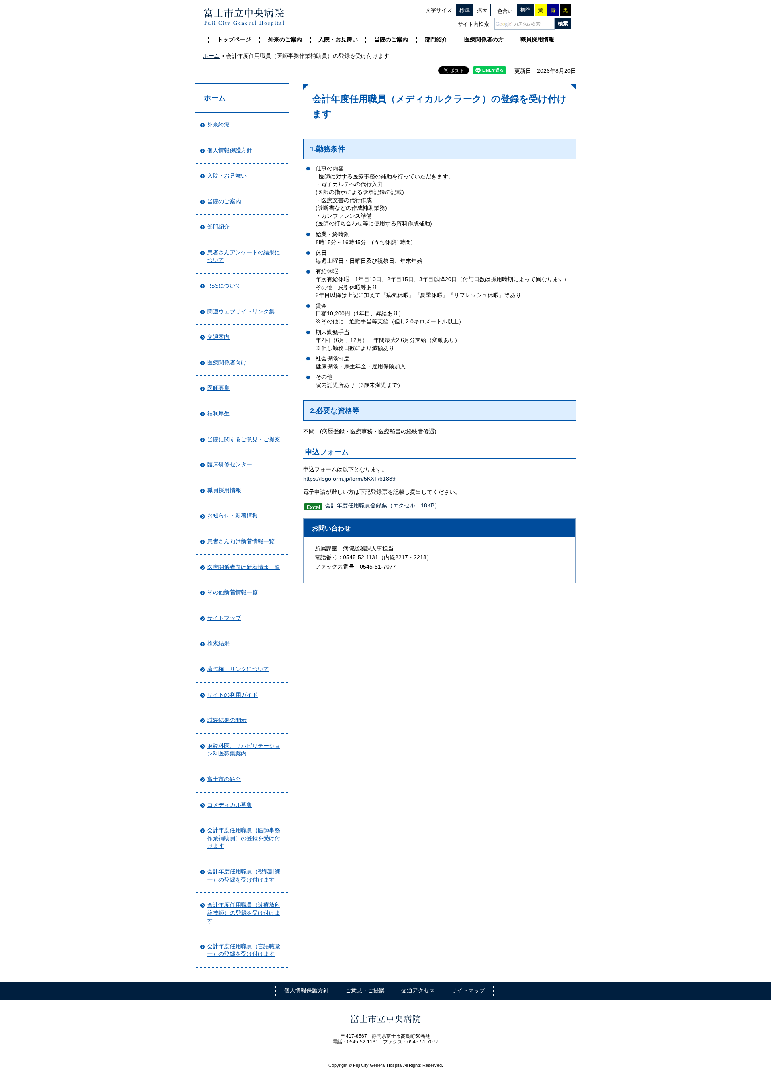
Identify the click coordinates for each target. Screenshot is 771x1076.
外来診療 (218, 124)
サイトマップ (224, 618)
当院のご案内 (224, 201)
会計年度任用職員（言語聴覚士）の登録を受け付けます (243, 950)
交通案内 (218, 336)
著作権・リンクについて (238, 669)
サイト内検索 (473, 24)
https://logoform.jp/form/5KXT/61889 (349, 478)
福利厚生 (218, 413)
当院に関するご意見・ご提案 (243, 439)
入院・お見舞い (227, 175)
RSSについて (224, 285)
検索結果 (218, 643)
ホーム (211, 56)
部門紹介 (218, 226)
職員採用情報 (224, 490)
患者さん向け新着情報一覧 (241, 541)
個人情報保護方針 (229, 150)
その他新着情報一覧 (232, 592)
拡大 (482, 10)
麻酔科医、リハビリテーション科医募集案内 (243, 750)
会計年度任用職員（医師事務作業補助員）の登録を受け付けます (243, 838)
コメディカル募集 (229, 805)
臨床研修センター (229, 464)
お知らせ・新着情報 (232, 515)
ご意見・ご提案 (365, 990)
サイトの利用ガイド (232, 694)
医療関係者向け (227, 362)
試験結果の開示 (227, 720)
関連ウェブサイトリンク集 (241, 311)
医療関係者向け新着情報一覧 (243, 567)
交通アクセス (418, 990)
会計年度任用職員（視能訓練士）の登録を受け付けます (243, 875)
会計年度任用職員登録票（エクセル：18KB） (382, 505)
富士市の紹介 (224, 779)
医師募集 (218, 388)
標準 (464, 10)
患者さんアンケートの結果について (243, 256)
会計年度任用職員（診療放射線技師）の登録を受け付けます (243, 913)
